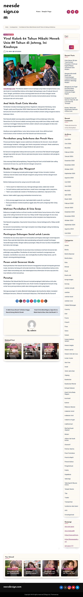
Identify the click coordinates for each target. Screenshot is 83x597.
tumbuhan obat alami (71, 506)
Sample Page (46, 11)
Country (67, 309)
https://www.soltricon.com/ (73, 535)
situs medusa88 (69, 531)
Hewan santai (69, 349)
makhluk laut (69, 424)
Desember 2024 (70, 212)
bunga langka (69, 279)
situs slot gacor (69, 526)
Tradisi (67, 497)
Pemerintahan (69, 461)
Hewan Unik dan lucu (71, 354)
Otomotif (67, 444)
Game (66, 331)
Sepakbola (68, 474)
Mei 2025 (67, 190)
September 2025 (70, 173)
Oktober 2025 (69, 169)
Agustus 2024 (69, 229)
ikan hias (67, 362)
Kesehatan (68, 379)
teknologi (68, 479)
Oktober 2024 (69, 220)
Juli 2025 (68, 182)
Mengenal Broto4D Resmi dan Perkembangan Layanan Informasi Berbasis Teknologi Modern (70, 78)
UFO (66, 510)
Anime (67, 245)
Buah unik (68, 275)
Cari (66, 36)
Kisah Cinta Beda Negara (70, 393)
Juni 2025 (68, 186)
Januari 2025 (69, 207)
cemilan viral (69, 301)
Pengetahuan (69, 466)
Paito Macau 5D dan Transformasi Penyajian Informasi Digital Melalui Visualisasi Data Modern (71, 65)
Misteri (67, 434)
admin (10, 51)
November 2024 (70, 216)
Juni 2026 (68, 143)
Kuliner (67, 402)
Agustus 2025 (69, 178)
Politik (66, 470)
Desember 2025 (69, 160)
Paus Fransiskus (70, 453)
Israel (66, 366)
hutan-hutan (69, 358)
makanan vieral (69, 411)
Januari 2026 (69, 156)
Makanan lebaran (70, 407)
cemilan (67, 292)
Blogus (46, 594)
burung (67, 284)
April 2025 (68, 195)
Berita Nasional (69, 254)
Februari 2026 (69, 152)
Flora (66, 326)
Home (38, 11)
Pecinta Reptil (69, 457)
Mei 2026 (67, 148)
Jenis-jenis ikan (70, 371)
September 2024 (70, 224)
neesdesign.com (11, 12)
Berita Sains (68, 258)
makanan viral (69, 415)
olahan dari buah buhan (70, 439)
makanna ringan (70, 420)
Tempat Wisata (69, 489)
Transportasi (68, 502)
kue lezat (67, 398)
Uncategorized (8, 34)
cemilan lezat (69, 296)
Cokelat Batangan (70, 305)
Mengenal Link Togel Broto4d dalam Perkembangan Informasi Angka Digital (71, 90)
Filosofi (67, 322)
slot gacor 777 (69, 546)
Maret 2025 (68, 199)
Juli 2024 (68, 233)
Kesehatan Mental (70, 384)
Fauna (67, 318)
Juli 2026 (68, 139)
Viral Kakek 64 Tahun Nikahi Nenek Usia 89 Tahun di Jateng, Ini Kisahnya (31, 43)
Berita (66, 249)
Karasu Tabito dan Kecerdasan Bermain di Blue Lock (71, 109)
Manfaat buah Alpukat (69, 429)
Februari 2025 (69, 203)
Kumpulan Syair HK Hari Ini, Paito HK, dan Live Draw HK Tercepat (71, 100)
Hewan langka (69, 345)
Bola (66, 262)
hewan (67, 335)
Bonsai (67, 267)
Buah (66, 271)
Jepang (67, 375)
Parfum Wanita (69, 449)
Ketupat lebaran (70, 388)
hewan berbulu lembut (69, 340)
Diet (66, 313)
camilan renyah (69, 288)
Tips (66, 493)
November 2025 (70, 165)
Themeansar (54, 594)
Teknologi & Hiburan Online (71, 484)
